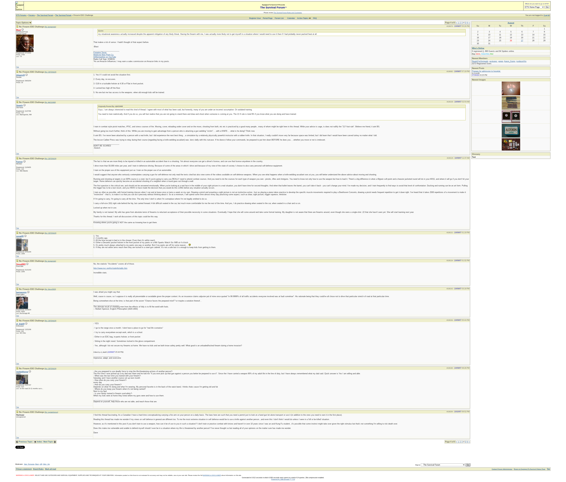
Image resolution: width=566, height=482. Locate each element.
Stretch (19, 105)
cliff (41, 464)
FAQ (315, 18)
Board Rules (38, 469)
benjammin (21, 292)
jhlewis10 (20, 75)
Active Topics (302, 18)
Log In (546, 15)
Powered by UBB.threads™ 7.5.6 (283, 479)
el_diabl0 (20, 324)
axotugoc (493, 61)
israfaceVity (521, 61)
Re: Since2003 (50, 289)
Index (39, 442)
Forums (31, 15)
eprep (500, 61)
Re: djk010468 (50, 102)
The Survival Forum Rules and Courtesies (288, 12)
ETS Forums (21, 15)
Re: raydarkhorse (51, 412)
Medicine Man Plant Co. (103, 55)
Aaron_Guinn (509, 61)
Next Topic (48, 442)
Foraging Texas (100, 52)
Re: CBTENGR (50, 72)
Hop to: (417, 465)
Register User (255, 18)
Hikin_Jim (46, 464)
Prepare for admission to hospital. (486, 71)
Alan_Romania (29, 464)
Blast (37, 464)
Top (17, 67)
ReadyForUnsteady (480, 61)
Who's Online (478, 48)
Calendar (291, 18)
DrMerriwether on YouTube (104, 57)
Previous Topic (25, 442)
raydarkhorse (22, 372)
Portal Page (268, 18)
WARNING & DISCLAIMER (212, 475)
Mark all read (50, 469)
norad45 (20, 236)
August (511, 23)
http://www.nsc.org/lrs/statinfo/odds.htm (110, 268)
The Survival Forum (45, 15)
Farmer (19, 162)
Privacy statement (24, 469)
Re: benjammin (50, 27)
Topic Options (22, 23)
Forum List (279, 18)
